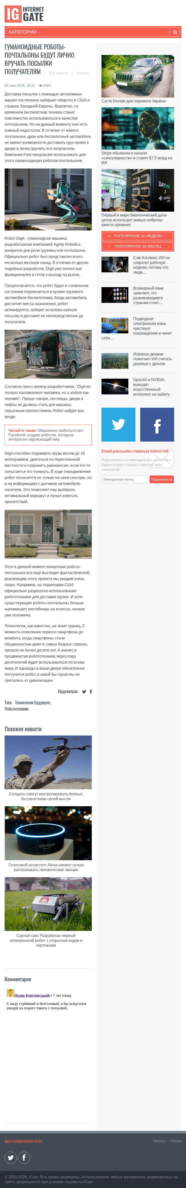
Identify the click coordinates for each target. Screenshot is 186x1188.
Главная (82, 73)
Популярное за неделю (138, 236)
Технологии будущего (32, 702)
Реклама (175, 1140)
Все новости (59, 73)
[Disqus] (48, 1047)
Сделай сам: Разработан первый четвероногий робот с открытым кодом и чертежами (46, 940)
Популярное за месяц (138, 246)
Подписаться (162, 479)
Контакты (159, 1140)
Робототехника (17, 709)
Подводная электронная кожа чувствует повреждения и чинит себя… (136, 328)
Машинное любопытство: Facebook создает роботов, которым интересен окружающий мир (46, 435)
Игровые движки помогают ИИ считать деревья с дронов (152, 359)
